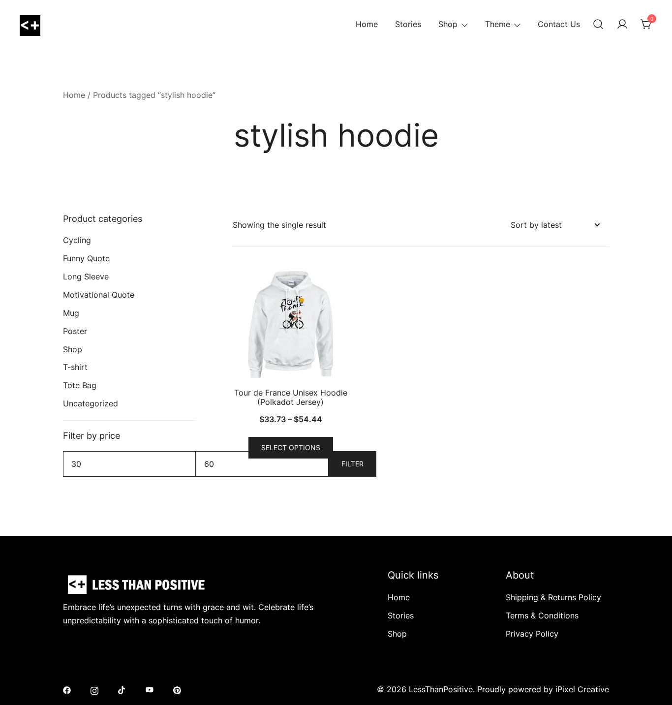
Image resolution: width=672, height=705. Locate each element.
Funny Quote (86, 258)
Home (367, 24)
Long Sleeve (86, 276)
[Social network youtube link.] (149, 689)
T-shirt (75, 367)
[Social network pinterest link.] (177, 689)
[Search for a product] (598, 24)
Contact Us (559, 24)
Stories (408, 24)
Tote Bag (79, 385)
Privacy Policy (532, 634)
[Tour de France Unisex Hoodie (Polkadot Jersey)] (290, 324)
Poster (75, 331)
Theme (497, 24)
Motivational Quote (98, 295)
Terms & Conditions (542, 615)
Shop (448, 24)
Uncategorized (90, 403)
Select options (290, 447)
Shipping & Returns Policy (553, 597)
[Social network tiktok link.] (122, 689)
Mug (71, 313)
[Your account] (622, 24)
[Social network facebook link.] (67, 689)
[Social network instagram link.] (94, 689)
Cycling (77, 240)
